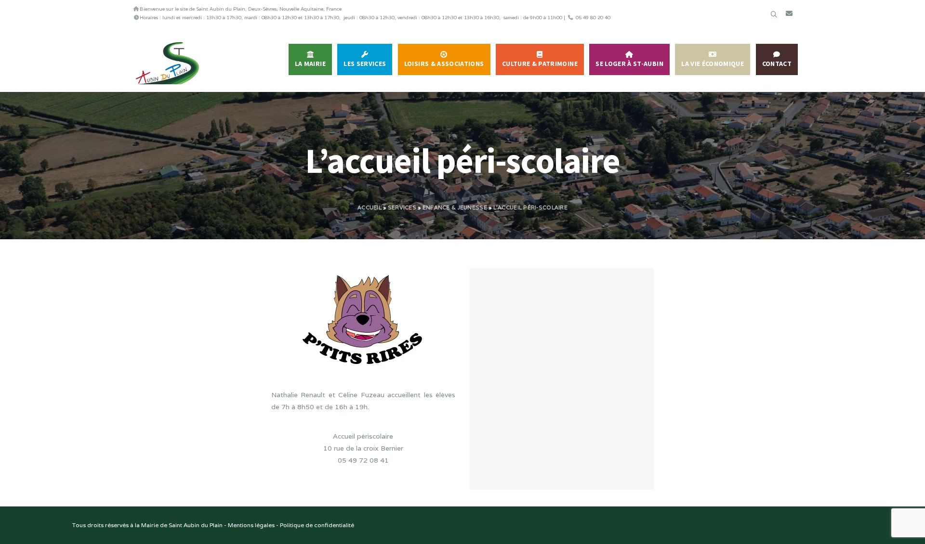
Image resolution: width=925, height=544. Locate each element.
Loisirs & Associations (444, 63)
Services (402, 207)
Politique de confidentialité (317, 525)
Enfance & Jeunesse (455, 207)
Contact (777, 63)
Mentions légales (251, 525)
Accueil (369, 207)
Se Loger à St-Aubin (629, 63)
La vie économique (712, 63)
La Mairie (310, 63)
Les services (365, 63)
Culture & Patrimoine (540, 63)
